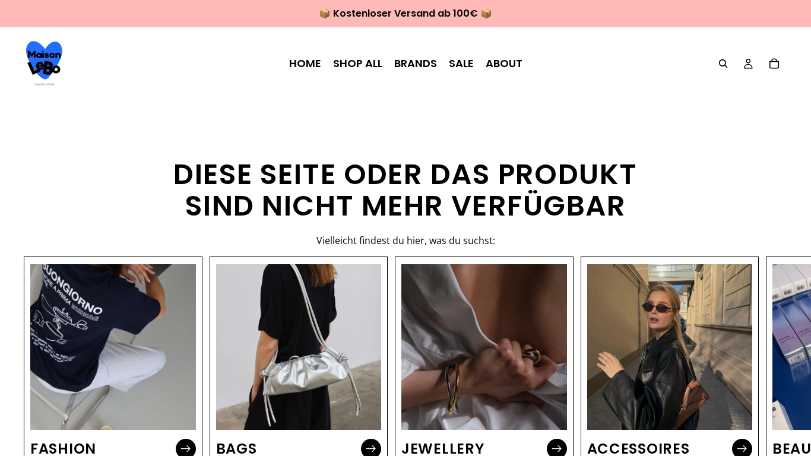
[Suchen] (723, 63)
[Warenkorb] (774, 63)
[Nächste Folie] (774, 366)
